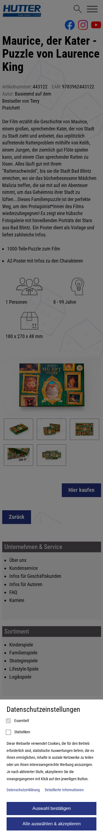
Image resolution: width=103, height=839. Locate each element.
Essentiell (21, 720)
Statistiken (21, 732)
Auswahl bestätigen (51, 808)
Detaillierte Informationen (64, 790)
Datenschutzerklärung (23, 790)
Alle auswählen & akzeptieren (52, 823)
